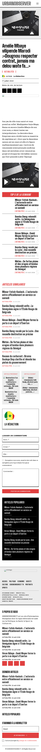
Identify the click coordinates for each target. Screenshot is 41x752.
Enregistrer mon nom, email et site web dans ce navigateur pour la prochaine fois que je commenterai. (20, 462)
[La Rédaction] (4, 76)
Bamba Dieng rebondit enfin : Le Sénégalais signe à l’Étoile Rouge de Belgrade (26, 220)
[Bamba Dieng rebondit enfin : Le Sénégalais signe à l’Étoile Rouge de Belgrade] (7, 220)
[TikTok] (10, 663)
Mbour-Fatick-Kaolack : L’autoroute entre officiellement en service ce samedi (26, 203)
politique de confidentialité (28, 740)
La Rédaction (18, 76)
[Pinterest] (14, 91)
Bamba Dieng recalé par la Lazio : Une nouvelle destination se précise (26, 250)
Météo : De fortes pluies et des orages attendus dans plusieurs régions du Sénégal (26, 265)
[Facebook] (4, 91)
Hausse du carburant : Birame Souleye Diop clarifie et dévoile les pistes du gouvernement (19, 359)
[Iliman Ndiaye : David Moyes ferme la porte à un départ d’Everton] (7, 237)
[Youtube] (22, 663)
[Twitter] (9, 91)
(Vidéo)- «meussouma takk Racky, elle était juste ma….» (30, 390)
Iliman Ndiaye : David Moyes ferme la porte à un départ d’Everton (26, 236)
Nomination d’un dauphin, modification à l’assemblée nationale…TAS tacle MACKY (11, 397)
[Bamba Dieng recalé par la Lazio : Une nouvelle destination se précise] (7, 251)
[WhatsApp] (19, 91)
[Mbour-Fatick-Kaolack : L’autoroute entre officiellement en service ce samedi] (7, 203)
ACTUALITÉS (20, 211)
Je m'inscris (19, 735)
